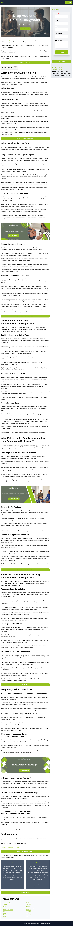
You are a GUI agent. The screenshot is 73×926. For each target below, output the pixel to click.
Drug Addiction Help (12, 40)
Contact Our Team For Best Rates (25, 316)
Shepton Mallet (6, 915)
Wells (4, 911)
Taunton (12, 847)
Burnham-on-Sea (5, 847)
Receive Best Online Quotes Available (25, 138)
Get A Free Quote (25, 892)
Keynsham (28, 911)
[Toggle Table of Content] (14, 67)
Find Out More (25, 684)
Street (4, 906)
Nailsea (28, 906)
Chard (4, 913)
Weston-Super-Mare (8, 909)
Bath (27, 916)
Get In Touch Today (25, 62)
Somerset (28, 915)
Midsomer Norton (30, 908)
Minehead (28, 902)
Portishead (28, 909)
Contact (69, 2)
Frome (27, 913)
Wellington (5, 908)
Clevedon (28, 904)
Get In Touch (62, 61)
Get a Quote (24, 28)
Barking (17, 847)
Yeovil (4, 916)
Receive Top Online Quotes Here (25, 569)
